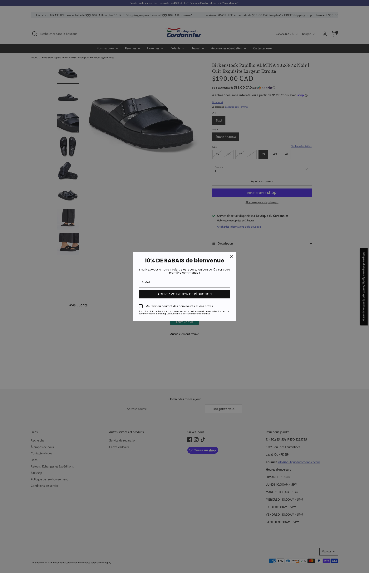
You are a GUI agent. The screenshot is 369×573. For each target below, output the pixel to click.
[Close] (231, 256)
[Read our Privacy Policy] (228, 312)
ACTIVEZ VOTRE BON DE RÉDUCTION (184, 294)
